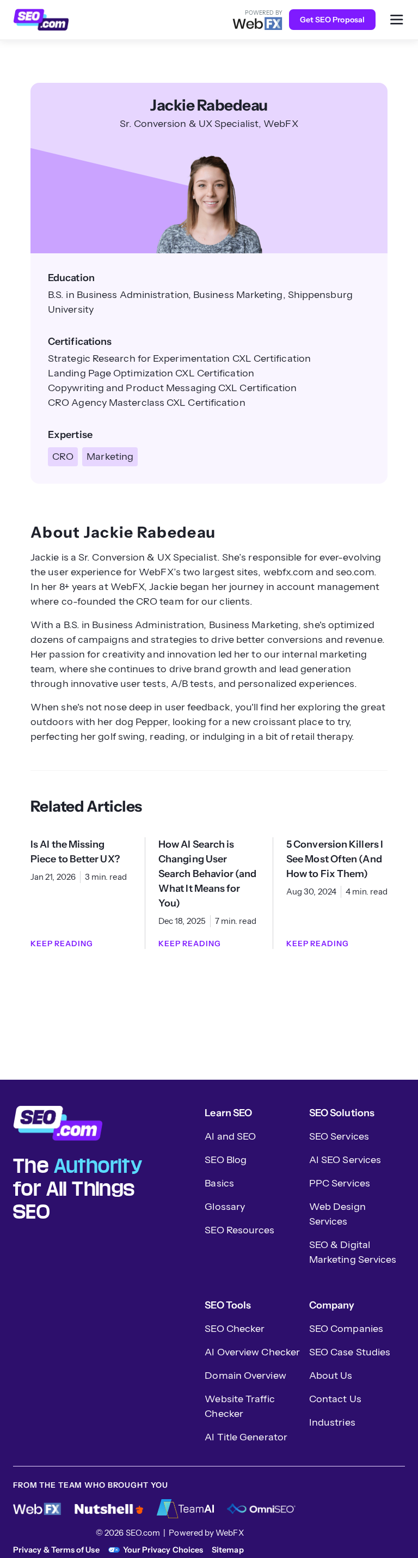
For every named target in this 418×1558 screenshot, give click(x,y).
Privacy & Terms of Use (56, 1550)
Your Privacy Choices (163, 1550)
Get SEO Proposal (332, 20)
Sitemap (228, 1550)
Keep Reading (61, 943)
